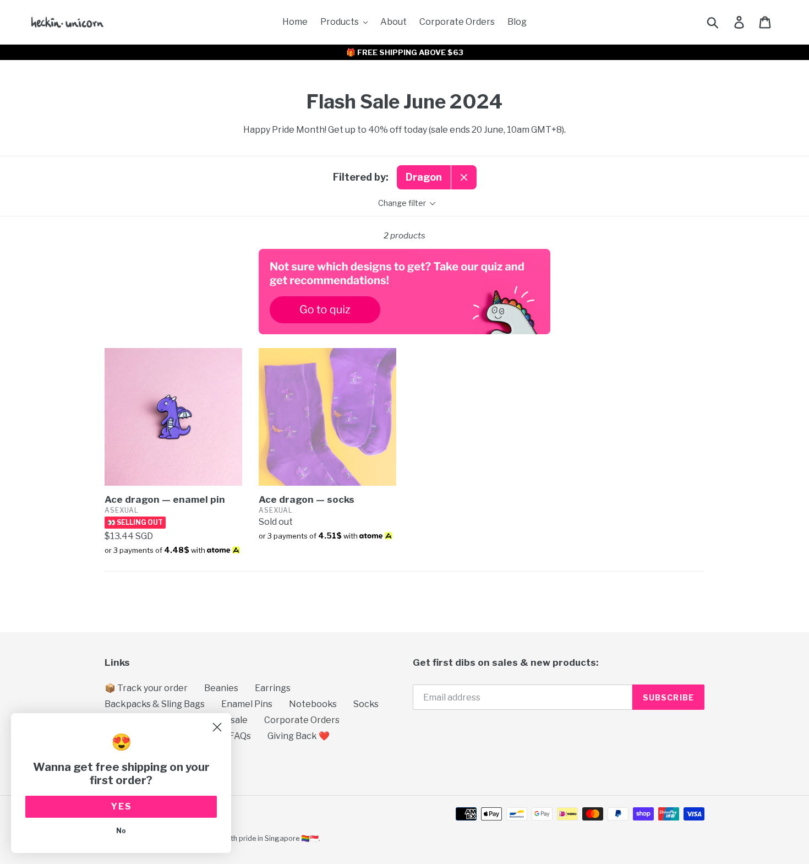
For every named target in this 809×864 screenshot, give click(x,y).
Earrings (273, 688)
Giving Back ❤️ (298, 736)
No (121, 831)
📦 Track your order (146, 688)
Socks (366, 704)
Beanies (221, 688)
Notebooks (313, 704)
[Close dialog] (217, 727)
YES (121, 806)
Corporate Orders (302, 720)
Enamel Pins (246, 704)
